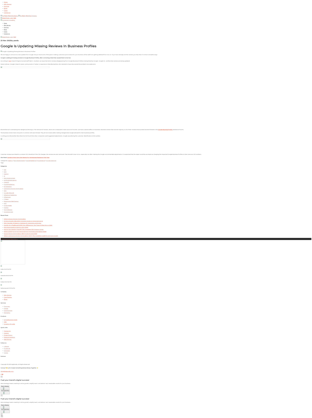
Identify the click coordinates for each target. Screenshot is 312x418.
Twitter (6, 352)
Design (6, 308)
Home (6, 2)
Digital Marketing (31, 160)
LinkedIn (6, 346)
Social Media (8, 205)
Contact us (7, 12)
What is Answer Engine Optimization (15, 219)
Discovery (7, 306)
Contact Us (7, 331)
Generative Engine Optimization (13, 188)
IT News (6, 199)
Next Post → (14, 239)
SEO (5, 203)
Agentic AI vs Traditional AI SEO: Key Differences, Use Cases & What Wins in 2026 (28, 225)
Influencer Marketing (10, 195)
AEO (5, 171)
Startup (6, 207)
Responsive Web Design (11, 201)
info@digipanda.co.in (7, 371)
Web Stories (7, 339)
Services (6, 6)
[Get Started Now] (5, 393)
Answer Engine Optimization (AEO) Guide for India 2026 (20, 233)
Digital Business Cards (10, 319)
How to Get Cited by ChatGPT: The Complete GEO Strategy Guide (23, 229)
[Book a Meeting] (5, 389)
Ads (5, 169)
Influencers (7, 197)
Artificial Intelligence (10, 180)
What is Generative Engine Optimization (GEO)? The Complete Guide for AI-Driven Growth (31, 235)
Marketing (7, 312)
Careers (6, 333)
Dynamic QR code (9, 324)
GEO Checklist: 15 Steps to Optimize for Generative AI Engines (22, 223)
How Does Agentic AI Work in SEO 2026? (16, 227)
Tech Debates (8, 209)
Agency (10, 160)
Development (8, 310)
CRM (5, 322)
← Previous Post (5, 239)
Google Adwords (51, 160)
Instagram (7, 350)
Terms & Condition (9, 337)
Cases (5, 10)
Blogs (5, 8)
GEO (5, 190)
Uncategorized (8, 212)
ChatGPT (6, 182)
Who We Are (7, 4)
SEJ (10, 61)
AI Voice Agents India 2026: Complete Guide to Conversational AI (23, 221)
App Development (19, 160)
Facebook (7, 348)
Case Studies (8, 297)
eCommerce (41, 160)
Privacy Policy (8, 335)
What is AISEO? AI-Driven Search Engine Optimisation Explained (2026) (25, 231)
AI (4, 176)
